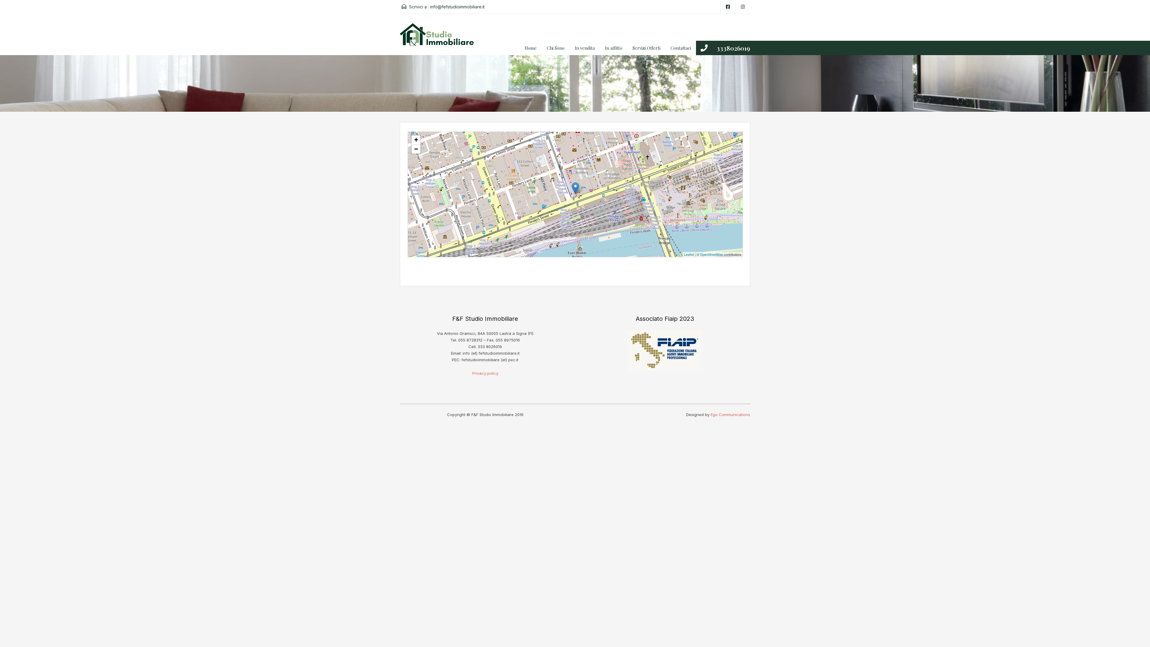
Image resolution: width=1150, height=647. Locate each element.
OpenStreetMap (711, 254)
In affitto (613, 48)
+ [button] (416, 139)
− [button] (416, 149)
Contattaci (681, 48)
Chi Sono (556, 48)
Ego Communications (730, 414)
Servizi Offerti (646, 48)
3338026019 (733, 48)
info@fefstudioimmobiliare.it (457, 6)
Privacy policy (485, 373)
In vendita (585, 48)
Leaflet (689, 254)
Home (531, 48)
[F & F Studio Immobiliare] (439, 39)
